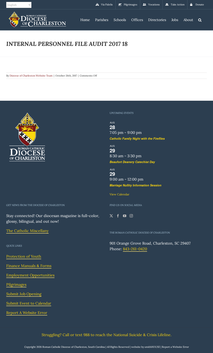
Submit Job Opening (23, 293)
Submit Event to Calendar (28, 303)
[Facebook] (118, 215)
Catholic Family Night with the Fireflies (137, 138)
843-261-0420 (135, 248)
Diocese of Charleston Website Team (31, 75)
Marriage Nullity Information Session (135, 185)
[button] (200, 19)
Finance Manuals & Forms (28, 265)
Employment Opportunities (30, 275)
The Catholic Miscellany (27, 230)
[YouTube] (124, 215)
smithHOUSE (152, 346)
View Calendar (119, 194)
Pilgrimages (16, 284)
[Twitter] (111, 215)
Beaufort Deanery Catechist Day (132, 162)
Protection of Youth (23, 256)
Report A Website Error (26, 312)
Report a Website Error (175, 346)
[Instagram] (131, 215)
